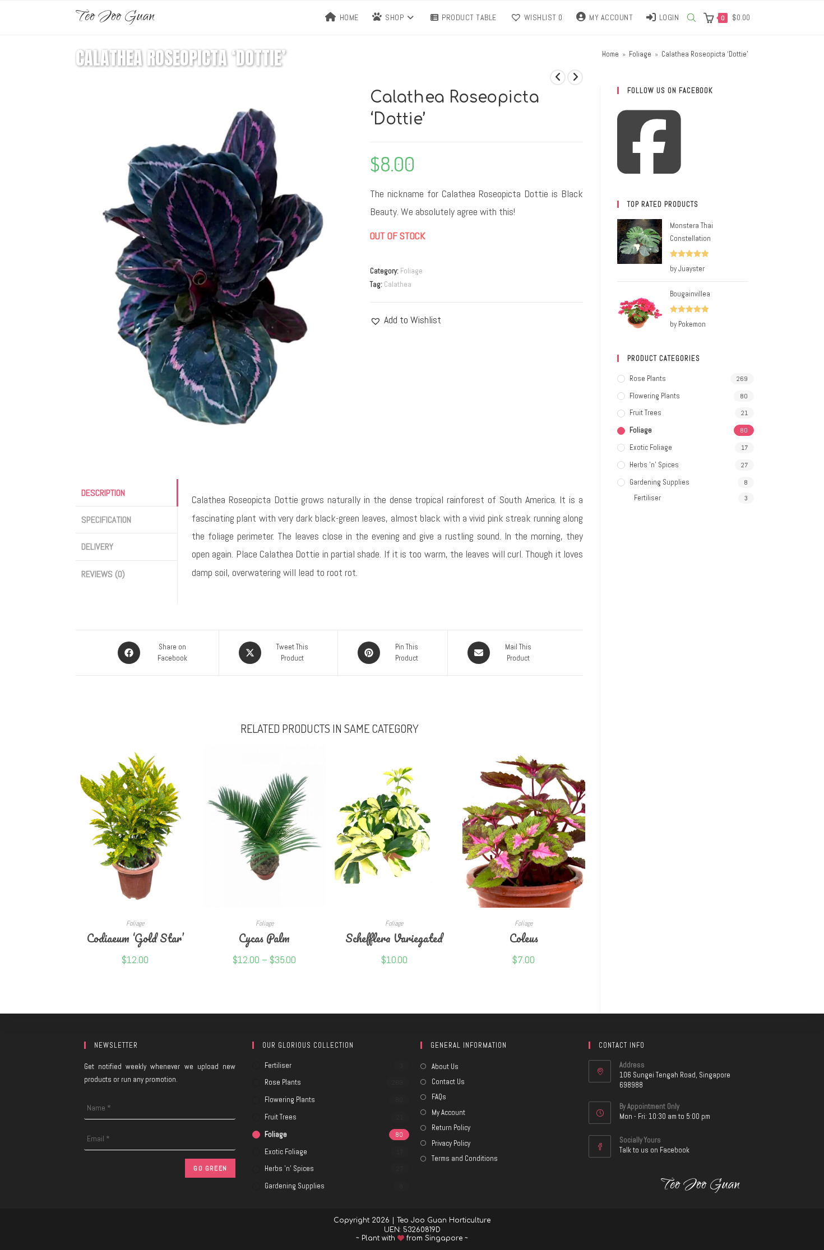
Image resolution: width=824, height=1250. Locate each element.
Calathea (397, 284)
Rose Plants (647, 378)
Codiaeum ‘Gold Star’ (135, 938)
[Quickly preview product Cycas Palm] (320, 764)
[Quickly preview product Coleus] (579, 764)
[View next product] (575, 77)
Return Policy (451, 1127)
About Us (445, 1066)
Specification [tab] (106, 520)
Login (669, 17)
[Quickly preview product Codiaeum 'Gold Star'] (190, 764)
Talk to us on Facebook (654, 1150)
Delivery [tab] (97, 546)
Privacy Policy (451, 1143)
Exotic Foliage (650, 447)
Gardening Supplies (659, 482)
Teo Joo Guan (115, 18)
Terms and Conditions (465, 1158)
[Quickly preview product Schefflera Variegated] (450, 764)
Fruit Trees (645, 412)
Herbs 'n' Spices (654, 465)
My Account (448, 1112)
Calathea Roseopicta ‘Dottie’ (704, 54)
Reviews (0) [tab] (103, 574)
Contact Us (448, 1081)
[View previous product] (558, 77)
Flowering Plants (654, 396)
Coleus (524, 938)
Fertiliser (647, 498)
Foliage (411, 271)
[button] (405, 320)
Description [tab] (103, 493)
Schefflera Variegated (394, 938)
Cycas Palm (264, 938)
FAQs (439, 1097)
